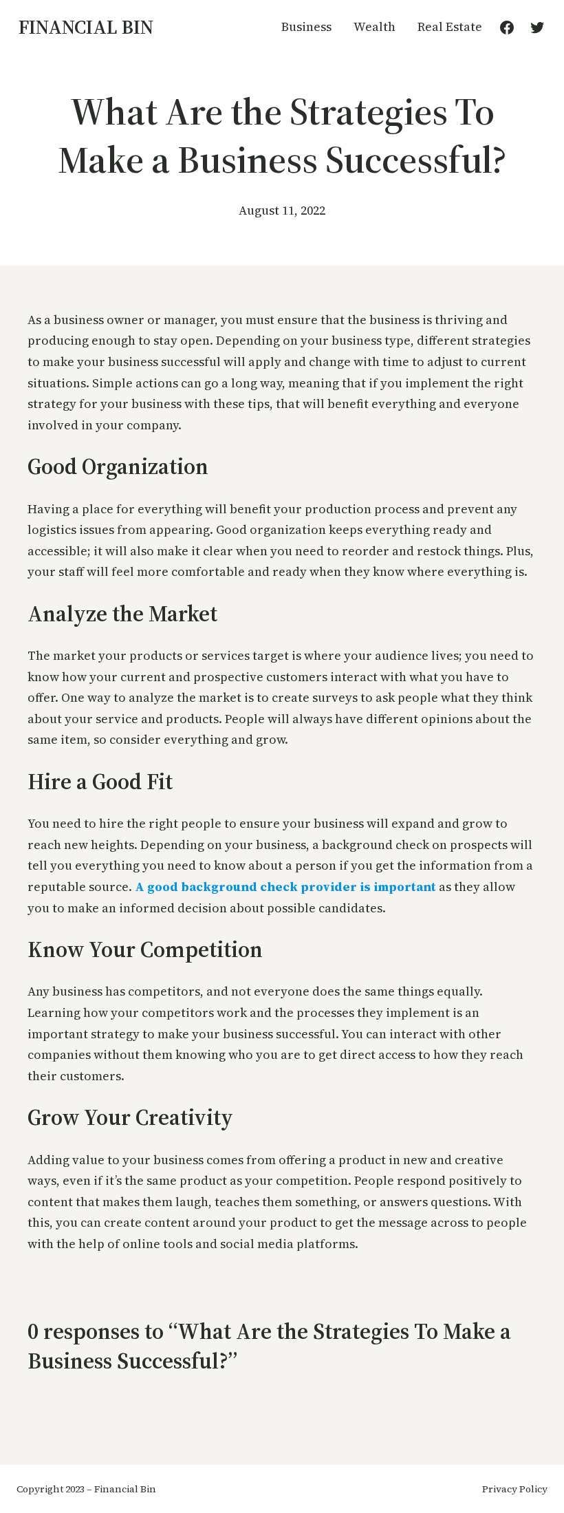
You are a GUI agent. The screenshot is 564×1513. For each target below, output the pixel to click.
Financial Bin (86, 27)
